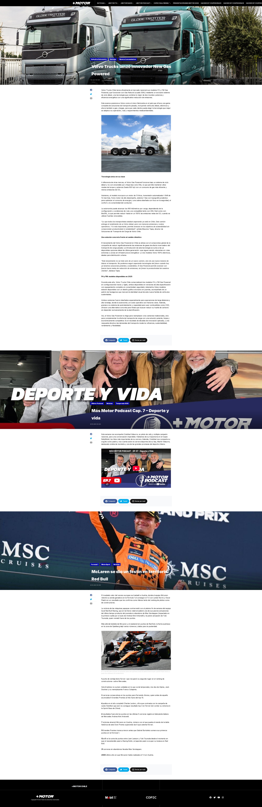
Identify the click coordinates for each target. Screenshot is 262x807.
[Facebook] (210, 797)
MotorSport (105, 564)
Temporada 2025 (122, 403)
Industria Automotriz (99, 59)
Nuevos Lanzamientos (127, 59)
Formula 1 (94, 564)
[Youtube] (219, 797)
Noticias (113, 59)
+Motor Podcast (97, 403)
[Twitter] (215, 797)
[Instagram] (223, 797)
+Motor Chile (79, 786)
